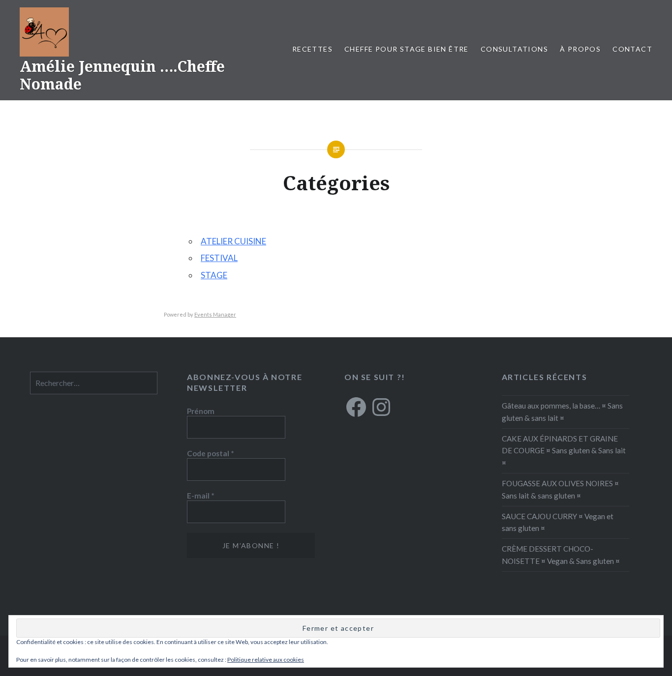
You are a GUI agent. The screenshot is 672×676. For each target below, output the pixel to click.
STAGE (214, 275)
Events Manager (215, 314)
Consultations (514, 49)
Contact (632, 49)
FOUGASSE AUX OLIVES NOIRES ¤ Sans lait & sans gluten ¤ (560, 489)
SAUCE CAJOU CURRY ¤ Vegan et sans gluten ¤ (557, 522)
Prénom (200, 411)
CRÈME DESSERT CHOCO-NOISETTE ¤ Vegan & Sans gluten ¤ (561, 554)
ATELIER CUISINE (233, 241)
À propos (580, 49)
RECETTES (312, 49)
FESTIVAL (219, 258)
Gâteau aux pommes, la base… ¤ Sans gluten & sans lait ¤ (562, 411)
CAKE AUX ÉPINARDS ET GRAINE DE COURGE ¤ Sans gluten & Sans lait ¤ (564, 451)
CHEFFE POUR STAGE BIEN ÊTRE (406, 49)
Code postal (210, 453)
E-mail (200, 495)
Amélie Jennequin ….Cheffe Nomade (122, 75)
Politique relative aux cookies (265, 659)
